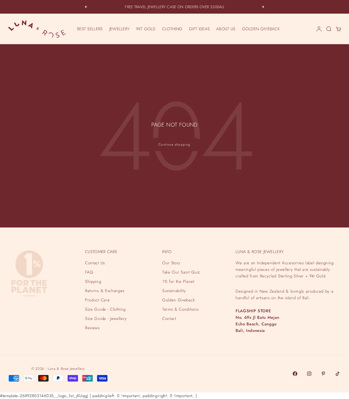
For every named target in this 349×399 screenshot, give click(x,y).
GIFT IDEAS (199, 29)
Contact (169, 319)
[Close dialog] (344, 259)
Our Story (171, 263)
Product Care (97, 300)
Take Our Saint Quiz (181, 272)
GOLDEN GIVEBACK (261, 29)
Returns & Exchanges (105, 291)
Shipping (93, 281)
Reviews (92, 328)
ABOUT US (225, 29)
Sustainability (174, 291)
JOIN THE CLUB (287, 374)
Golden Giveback (178, 300)
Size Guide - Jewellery (106, 319)
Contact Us (95, 263)
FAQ (89, 272)
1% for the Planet (178, 281)
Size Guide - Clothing (105, 309)
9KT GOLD (145, 29)
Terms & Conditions (180, 309)
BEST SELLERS (90, 29)
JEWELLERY (119, 29)
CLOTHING (172, 29)
